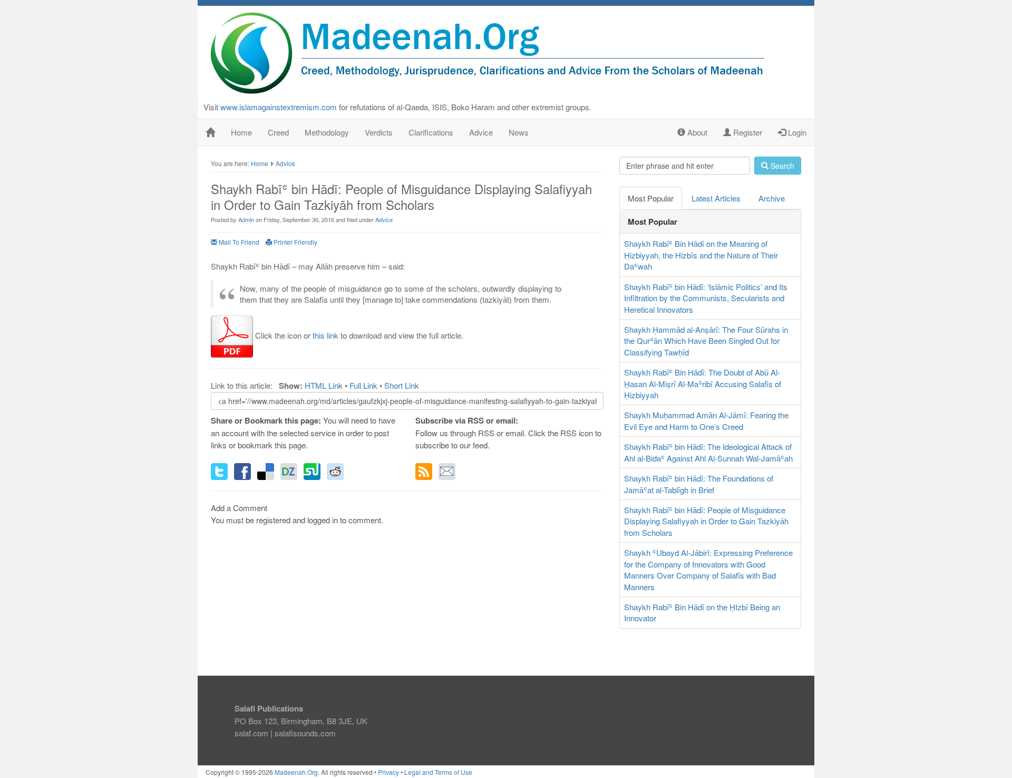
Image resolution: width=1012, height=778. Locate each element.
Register (746, 132)
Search (781, 165)
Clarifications (430, 132)
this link (325, 335)
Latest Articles (716, 198)
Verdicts (379, 132)
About (696, 132)
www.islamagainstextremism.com (278, 106)
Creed (278, 132)
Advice (481, 132)
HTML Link (324, 385)
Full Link (363, 385)
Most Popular (651, 198)
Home (241, 132)
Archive (771, 198)
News (519, 132)
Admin (246, 219)
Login (796, 132)
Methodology (327, 132)
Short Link (401, 385)
